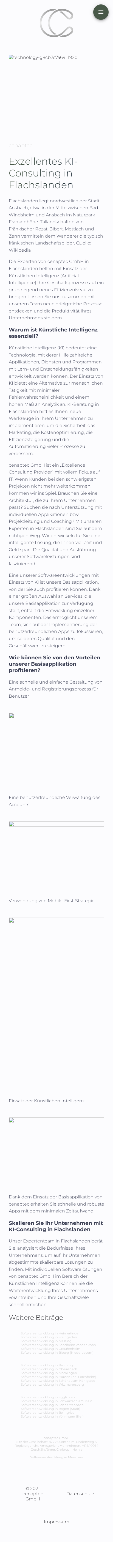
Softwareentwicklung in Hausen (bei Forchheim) (58, 1377)
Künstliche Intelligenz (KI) (36, 347)
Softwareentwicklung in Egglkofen (48, 1397)
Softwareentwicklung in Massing (46, 1341)
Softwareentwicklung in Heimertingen (51, 1333)
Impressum (56, 1521)
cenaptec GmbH (66, 261)
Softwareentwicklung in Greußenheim (50, 1349)
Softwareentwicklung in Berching (47, 1365)
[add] (101, 12)
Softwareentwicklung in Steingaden (49, 1337)
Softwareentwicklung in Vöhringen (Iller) (52, 1416)
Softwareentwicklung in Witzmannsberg (52, 1384)
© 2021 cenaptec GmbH (32, 1494)
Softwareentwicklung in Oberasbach (49, 1369)
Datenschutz (80, 1493)
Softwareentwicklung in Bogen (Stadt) (50, 1409)
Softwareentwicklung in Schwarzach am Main (56, 1401)
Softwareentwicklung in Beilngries (47, 1413)
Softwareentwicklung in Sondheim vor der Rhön (58, 1345)
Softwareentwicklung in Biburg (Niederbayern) (57, 1353)
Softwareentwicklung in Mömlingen (49, 1373)
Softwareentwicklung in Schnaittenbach (52, 1405)
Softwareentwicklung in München (56, 1457)
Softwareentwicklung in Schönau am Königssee (58, 1381)
